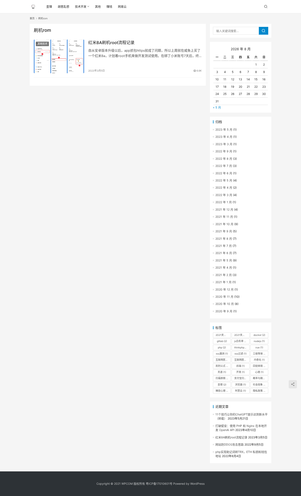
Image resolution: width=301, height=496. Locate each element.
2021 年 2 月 (223, 275)
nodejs (259, 341)
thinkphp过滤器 (241, 347)
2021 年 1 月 (223, 282)
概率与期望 (260, 378)
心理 (259, 372)
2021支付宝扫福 (223, 334)
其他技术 (42, 43)
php (222, 347)
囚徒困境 (259, 365)
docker (259, 334)
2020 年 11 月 (224, 296)
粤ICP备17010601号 (159, 483)
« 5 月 (217, 107)
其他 (98, 6)
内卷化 (259, 359)
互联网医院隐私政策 (241, 359)
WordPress (197, 483)
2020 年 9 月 (223, 311)
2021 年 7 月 (223, 245)
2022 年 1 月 (223, 202)
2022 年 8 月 (223, 158)
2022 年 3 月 (223, 195)
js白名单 (240, 341)
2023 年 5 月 (223, 129)
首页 (32, 18)
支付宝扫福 (241, 378)
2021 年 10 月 (224, 224)
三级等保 (259, 353)
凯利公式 (222, 365)
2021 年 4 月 (223, 267)
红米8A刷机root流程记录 (111, 42)
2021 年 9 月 (223, 231)
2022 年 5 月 (223, 180)
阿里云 (240, 390)
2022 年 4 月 (223, 187)
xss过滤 (240, 353)
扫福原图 (222, 378)
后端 (240, 365)
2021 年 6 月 (223, 253)
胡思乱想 (63, 6)
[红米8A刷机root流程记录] (59, 56)
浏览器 (240, 384)
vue (259, 347)
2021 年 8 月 (223, 238)
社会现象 (259, 384)
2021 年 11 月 (224, 216)
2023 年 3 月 (223, 144)
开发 (240, 372)
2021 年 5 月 (223, 260)
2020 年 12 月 (224, 289)
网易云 (122, 6)
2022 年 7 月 (223, 166)
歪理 (49, 6)
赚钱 (109, 6)
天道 (222, 372)
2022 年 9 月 (223, 151)
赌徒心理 (222, 390)
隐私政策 (259, 390)
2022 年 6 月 (223, 173)
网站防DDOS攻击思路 (229, 444)
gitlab (222, 341)
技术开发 (80, 6)
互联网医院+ (223, 359)
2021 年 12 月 (224, 209)
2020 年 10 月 (224, 304)
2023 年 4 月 (223, 136)
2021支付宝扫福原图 (241, 334)
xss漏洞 (222, 353)
